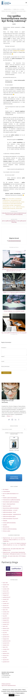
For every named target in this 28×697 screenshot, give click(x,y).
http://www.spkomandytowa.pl (14, 240)
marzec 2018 (5, 591)
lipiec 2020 (5, 582)
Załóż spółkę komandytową (14, 477)
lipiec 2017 (5, 601)
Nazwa (3, 356)
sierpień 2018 (6, 584)
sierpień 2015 (6, 624)
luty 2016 (5, 616)
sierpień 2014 (6, 645)
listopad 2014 (6, 638)
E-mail (2, 361)
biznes (7, 198)
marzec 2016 (5, 613)
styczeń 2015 (6, 634)
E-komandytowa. (6, 491)
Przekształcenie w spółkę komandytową (11, 499)
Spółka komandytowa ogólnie (9, 516)
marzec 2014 (5, 655)
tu (7, 108)
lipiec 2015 (5, 626)
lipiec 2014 (5, 647)
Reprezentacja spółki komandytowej (11, 508)
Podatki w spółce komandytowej (10, 497)
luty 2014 (5, 657)
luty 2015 (5, 632)
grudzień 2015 (6, 618)
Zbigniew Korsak (7, 9)
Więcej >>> (17, 695)
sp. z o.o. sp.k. (12, 206)
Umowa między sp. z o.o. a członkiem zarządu (14, 311)
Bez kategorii (6, 489)
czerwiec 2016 (6, 611)
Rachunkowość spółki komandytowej (11, 501)
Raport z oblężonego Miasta (9, 504)
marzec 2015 (5, 630)
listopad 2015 (6, 620)
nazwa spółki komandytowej (14, 201)
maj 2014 (5, 651)
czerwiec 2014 (6, 649)
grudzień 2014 (6, 636)
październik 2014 (6, 641)
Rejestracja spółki (7, 506)
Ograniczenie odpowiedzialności (9, 685)
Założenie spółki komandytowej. (18, 11)
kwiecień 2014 (6, 653)
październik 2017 (6, 597)
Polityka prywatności (6, 683)
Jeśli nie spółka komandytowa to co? (10, 493)
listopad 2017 (6, 595)
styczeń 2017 (6, 605)
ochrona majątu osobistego (8, 205)
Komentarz (3, 347)
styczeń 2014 (6, 659)
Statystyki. (5, 520)
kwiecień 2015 (6, 628)
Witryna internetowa (5, 366)
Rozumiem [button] (12, 695)
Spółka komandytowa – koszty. (9, 512)
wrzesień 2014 (6, 643)
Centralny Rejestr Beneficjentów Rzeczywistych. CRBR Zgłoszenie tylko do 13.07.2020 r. (14, 270)
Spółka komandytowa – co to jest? (10, 510)
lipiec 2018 (5, 586)
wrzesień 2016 (6, 607)
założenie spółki (19, 208)
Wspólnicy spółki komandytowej (9, 208)
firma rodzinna (12, 198)
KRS (4, 495)
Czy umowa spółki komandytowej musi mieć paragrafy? (14, 332)
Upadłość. (5, 524)
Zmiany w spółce (6, 531)
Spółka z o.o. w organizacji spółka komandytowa (14, 292)
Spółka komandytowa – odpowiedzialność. (12, 514)
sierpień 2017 (6, 599)
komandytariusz (18, 198)
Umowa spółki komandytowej (9, 522)
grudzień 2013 (6, 661)
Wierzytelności (6, 526)
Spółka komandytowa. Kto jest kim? (10, 518)
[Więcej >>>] (9, 416)
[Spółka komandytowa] (8, 2)
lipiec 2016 (5, 609)
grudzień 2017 (6, 593)
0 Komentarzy (13, 13)
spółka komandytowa (20, 206)
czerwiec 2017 (6, 603)
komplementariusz (6, 200)
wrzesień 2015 (6, 622)
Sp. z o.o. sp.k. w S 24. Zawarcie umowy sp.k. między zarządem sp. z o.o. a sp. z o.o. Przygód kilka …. (14, 539)
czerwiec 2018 (6, 589)
